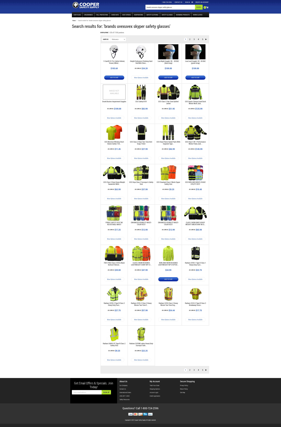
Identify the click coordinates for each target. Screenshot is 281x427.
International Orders (125, 392)
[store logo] (85, 5)
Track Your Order (154, 385)
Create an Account (202, 2)
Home (74, 20)
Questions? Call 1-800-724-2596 (140, 408)
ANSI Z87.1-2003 (125, 396)
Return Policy (184, 389)
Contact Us (178, 2)
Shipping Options (155, 389)
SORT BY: (106, 39)
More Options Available (141, 77)
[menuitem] (77, 15)
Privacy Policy (184, 385)
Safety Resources (125, 399)
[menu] (140, 14)
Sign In (187, 2)
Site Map (182, 392)
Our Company (123, 385)
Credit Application (155, 396)
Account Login (154, 392)
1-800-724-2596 (167, 2)
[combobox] (173, 7)
